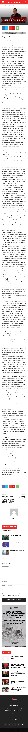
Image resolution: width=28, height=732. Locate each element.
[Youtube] (22, 724)
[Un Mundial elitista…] (5, 544)
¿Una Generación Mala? (17, 550)
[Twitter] (14, 724)
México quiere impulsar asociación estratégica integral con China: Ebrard (18, 665)
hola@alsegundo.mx (17, 714)
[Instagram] (9, 724)
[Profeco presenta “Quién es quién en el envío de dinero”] (5, 682)
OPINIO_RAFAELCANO (9, 5)
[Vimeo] (18, 724)
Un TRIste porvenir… (16, 535)
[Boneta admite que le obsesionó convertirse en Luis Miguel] (5, 674)
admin (4, 22)
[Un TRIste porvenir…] (5, 537)
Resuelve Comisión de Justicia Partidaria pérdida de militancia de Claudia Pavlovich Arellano (8, 499)
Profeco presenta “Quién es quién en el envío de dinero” (18, 681)
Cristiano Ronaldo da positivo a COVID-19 (17, 657)
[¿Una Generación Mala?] (5, 552)
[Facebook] (5, 724)
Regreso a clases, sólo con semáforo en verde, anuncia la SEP (18, 689)
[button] (26, 2)
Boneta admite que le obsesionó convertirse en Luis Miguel (18, 673)
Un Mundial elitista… (16, 543)
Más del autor (6, 530)
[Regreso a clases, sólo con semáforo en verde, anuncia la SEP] (5, 689)
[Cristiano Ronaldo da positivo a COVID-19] (5, 658)
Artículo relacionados (9, 527)
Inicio (2, 5)
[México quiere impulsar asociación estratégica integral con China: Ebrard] (5, 666)
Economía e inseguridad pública (20, 497)
